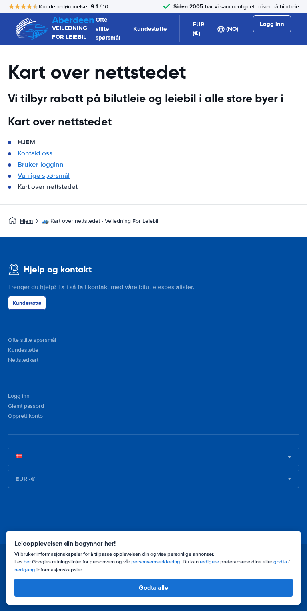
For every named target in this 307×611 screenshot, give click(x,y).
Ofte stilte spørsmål (108, 28)
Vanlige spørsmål (44, 175)
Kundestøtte (150, 28)
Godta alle (153, 587)
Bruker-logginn (41, 164)
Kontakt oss (35, 153)
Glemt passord (26, 406)
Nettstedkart (23, 360)
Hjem (26, 221)
